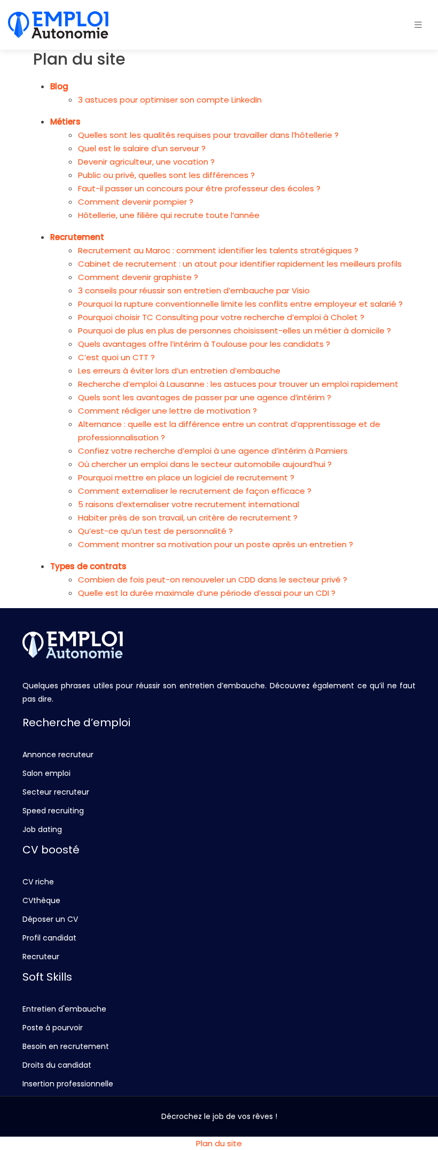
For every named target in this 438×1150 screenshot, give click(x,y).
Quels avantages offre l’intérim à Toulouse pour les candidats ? (204, 343)
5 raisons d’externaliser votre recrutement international (188, 504)
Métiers (65, 121)
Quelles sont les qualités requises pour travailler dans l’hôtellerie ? (208, 135)
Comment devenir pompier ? (135, 201)
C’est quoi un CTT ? (116, 357)
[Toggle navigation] (418, 25)
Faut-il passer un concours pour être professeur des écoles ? (199, 188)
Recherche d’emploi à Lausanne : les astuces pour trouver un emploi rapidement (238, 384)
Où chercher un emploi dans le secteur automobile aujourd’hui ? (205, 464)
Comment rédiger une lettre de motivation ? (167, 410)
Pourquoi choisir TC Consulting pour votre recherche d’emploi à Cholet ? (221, 317)
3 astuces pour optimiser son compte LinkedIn (170, 99)
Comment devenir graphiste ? (138, 277)
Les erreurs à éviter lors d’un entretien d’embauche (179, 370)
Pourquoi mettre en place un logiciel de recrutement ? (186, 477)
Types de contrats (88, 566)
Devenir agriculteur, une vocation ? (146, 161)
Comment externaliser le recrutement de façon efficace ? (194, 490)
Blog (59, 86)
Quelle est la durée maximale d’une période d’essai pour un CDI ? (206, 593)
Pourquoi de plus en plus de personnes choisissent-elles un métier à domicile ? (234, 330)
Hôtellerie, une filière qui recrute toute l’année (169, 215)
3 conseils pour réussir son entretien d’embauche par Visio (194, 290)
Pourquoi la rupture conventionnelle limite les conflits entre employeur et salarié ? (240, 303)
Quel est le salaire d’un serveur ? (142, 148)
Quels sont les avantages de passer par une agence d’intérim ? (204, 397)
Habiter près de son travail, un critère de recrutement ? (188, 517)
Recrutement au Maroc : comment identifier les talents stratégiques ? (218, 250)
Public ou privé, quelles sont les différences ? (166, 175)
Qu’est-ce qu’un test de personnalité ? (155, 531)
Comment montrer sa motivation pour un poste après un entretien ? (215, 544)
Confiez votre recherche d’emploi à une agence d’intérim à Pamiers (213, 450)
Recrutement (77, 237)
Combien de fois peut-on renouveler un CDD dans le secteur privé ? (212, 579)
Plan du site (219, 1143)
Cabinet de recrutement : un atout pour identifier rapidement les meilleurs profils (240, 263)
